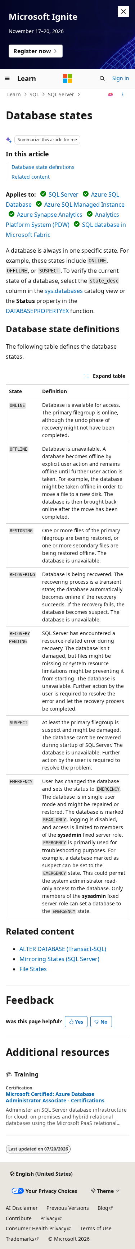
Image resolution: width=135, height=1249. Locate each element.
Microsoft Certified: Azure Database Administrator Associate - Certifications (55, 1097)
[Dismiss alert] (123, 11)
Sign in (120, 78)
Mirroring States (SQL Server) (59, 959)
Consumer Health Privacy (36, 1228)
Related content (31, 176)
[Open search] (102, 78)
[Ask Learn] (111, 94)
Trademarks (20, 1238)
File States (33, 969)
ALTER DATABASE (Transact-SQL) (62, 949)
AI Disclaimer (22, 1207)
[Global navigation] (7, 78)
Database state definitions (43, 167)
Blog (103, 1207)
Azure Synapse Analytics (49, 215)
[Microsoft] (67, 78)
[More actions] (123, 94)
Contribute (19, 1218)
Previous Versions (67, 1207)
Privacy (48, 1218)
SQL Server (61, 94)
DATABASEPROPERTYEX (37, 311)
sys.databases (64, 291)
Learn (14, 94)
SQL (34, 94)
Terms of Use (96, 1228)
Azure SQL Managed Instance (84, 204)
